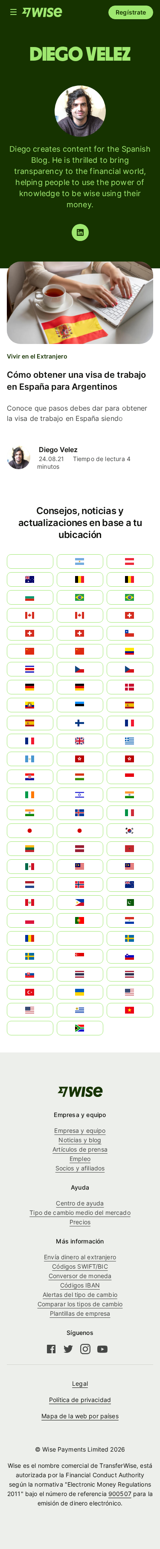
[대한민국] (130, 830)
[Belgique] (130, 579)
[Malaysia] (130, 866)
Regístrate (131, 12)
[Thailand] (80, 974)
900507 (119, 1493)
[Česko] (130, 669)
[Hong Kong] (80, 759)
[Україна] (80, 992)
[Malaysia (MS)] (80, 866)
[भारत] (130, 795)
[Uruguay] (80, 1010)
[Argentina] (80, 561)
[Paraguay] (130, 920)
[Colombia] (130, 651)
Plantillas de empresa (80, 1313)
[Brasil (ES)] (80, 597)
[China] (80, 651)
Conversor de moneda (80, 1275)
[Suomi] (80, 723)
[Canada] (80, 615)
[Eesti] (80, 705)
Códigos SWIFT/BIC (80, 1266)
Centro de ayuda (80, 1203)
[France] (130, 723)
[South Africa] (80, 1028)
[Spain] (130, 705)
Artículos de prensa (80, 1149)
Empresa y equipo (79, 1130)
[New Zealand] (130, 884)
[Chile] (130, 633)
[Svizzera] (130, 615)
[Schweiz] (80, 633)
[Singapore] (80, 956)
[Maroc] (130, 848)
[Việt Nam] (130, 1010)
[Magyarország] (80, 777)
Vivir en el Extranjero (37, 356)
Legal (80, 1383)
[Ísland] (80, 812)
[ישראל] (80, 795)
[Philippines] (80, 902)
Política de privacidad (80, 1399)
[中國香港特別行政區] (130, 759)
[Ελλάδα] (130, 741)
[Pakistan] (130, 902)
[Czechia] (80, 669)
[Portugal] (80, 920)
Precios (80, 1222)
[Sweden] (130, 938)
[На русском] (80, 938)
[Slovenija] (130, 956)
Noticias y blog (79, 1139)
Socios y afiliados (80, 1168)
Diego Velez (58, 449)
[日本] (80, 830)
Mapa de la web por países (80, 1416)
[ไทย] (130, 974)
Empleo (80, 1158)
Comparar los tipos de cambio (80, 1304)
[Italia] (130, 812)
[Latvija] (80, 848)
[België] (80, 579)
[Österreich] (130, 561)
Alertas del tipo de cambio (80, 1294)
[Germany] (80, 687)
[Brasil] (130, 597)
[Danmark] (130, 687)
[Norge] (80, 884)
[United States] (130, 992)
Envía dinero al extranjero (80, 1257)
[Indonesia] (130, 777)
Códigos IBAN (80, 1285)
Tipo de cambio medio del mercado (79, 1212)
